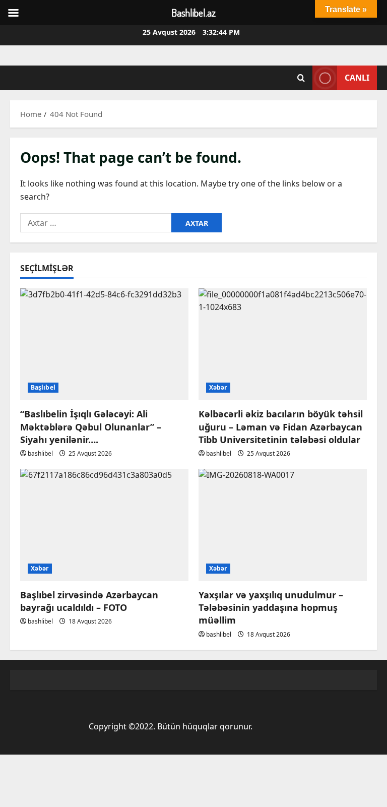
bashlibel (40, 453)
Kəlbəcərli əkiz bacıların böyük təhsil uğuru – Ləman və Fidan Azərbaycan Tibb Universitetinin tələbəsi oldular (281, 426)
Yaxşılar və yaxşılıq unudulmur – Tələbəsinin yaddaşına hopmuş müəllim (271, 607)
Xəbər (218, 387)
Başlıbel (43, 387)
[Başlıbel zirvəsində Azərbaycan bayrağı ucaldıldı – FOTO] (104, 525)
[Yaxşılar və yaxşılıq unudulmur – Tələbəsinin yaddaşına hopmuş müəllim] (283, 525)
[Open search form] (301, 78)
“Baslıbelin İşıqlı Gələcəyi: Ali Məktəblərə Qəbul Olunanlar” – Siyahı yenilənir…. (90, 426)
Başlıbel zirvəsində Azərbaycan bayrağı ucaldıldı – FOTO (89, 601)
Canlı (357, 77)
